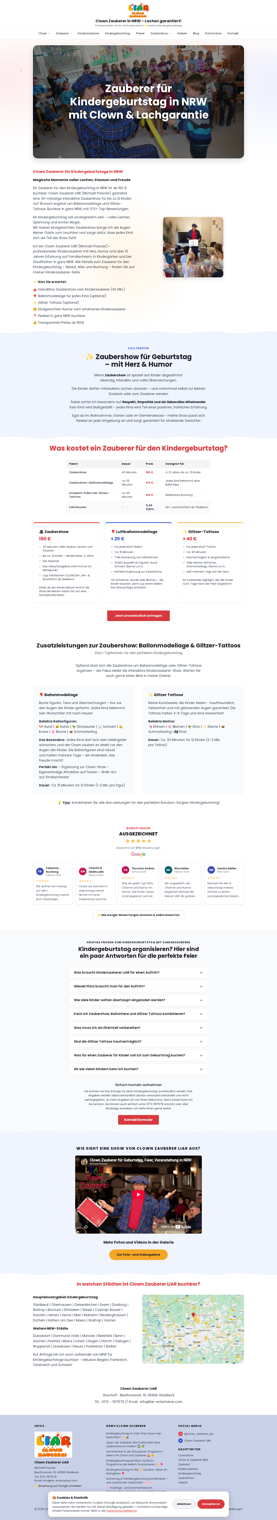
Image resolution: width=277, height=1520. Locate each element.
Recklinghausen (113, 1315)
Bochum (54, 1310)
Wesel (87, 1310)
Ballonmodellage (154, 665)
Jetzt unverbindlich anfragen (138, 616)
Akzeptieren (211, 1504)
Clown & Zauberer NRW (193, 1460)
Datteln (39, 1320)
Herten (53, 1315)
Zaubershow (159, 33)
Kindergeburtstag (117, 33)
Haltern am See (60, 1320)
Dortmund (61, 1336)
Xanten (110, 1320)
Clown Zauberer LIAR (197, 1441)
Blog (196, 33)
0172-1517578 (48, 1477)
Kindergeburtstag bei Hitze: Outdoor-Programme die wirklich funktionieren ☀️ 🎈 (134, 1462)
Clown (42, 33)
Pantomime (213, 33)
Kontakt (233, 33)
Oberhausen (61, 1304)
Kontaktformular (138, 1119)
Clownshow (185, 1455)
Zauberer (62, 33)
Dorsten (39, 1315)
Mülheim (91, 1315)
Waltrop (94, 1320)
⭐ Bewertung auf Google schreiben (58, 1486)
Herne (66, 1315)
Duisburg (119, 1304)
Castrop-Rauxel (107, 1310)
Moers (81, 1320)
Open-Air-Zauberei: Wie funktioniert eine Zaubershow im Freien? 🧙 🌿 (133, 1444)
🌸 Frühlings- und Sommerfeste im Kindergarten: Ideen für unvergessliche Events (136, 1489)
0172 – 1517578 (113, 1402)
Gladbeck (41, 1304)
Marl (77, 1315)
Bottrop (39, 1310)
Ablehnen (184, 1504)
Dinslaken (72, 1310)
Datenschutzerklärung (122, 1511)
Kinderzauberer (88, 33)
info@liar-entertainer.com (161, 1402)
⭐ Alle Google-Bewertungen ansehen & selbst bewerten (138, 915)
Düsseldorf (41, 1336)
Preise (140, 33)
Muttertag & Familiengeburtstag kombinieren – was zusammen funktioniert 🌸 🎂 (137, 1480)
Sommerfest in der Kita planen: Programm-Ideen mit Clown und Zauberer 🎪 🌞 (135, 1453)
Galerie (182, 33)
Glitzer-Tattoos (189, 665)
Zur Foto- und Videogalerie (138, 1254)
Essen (104, 1304)
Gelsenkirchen (85, 1304)
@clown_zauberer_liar (198, 1434)
